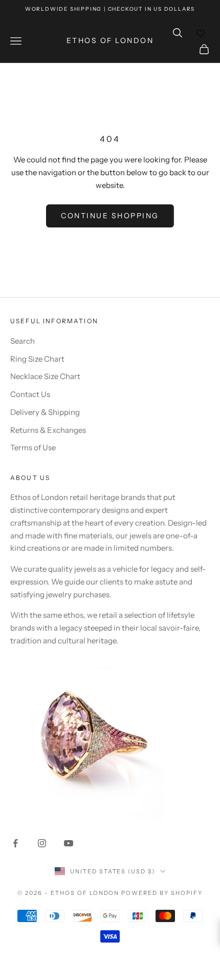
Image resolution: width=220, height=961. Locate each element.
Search (22, 341)
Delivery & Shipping (45, 412)
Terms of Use (33, 447)
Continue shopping (110, 215)
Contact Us (30, 394)
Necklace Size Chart (45, 376)
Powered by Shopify (162, 892)
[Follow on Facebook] (15, 843)
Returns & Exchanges (48, 430)
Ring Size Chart (37, 359)
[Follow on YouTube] (68, 843)
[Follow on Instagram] (42, 843)
